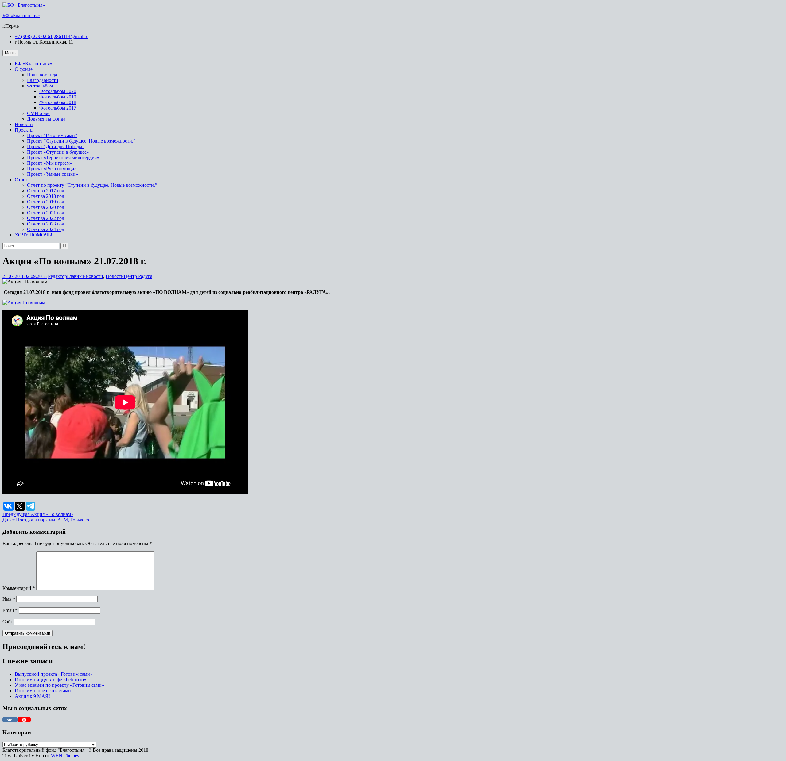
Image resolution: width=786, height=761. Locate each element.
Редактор (57, 276)
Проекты (24, 130)
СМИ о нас (38, 113)
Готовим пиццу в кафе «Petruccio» (50, 679)
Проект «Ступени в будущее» (58, 152)
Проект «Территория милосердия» (63, 157)
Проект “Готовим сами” (52, 135)
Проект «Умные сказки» (52, 174)
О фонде (24, 69)
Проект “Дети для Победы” (55, 146)
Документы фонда (46, 118)
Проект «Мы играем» (49, 163)
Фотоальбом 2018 (57, 102)
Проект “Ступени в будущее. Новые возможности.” (81, 141)
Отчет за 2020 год (45, 207)
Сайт (7, 621)
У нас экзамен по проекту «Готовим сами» (59, 685)
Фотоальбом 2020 (57, 91)
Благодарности (42, 80)
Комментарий (18, 588)
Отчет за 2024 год (45, 229)
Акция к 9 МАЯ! (32, 696)
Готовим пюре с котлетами (43, 690)
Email (10, 610)
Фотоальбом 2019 (57, 96)
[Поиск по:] (31, 245)
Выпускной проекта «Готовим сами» (53, 674)
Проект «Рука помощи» (52, 168)
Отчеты (23, 179)
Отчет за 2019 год (45, 201)
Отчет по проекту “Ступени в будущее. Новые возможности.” (92, 185)
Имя (8, 598)
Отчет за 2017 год (45, 190)
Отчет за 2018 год (45, 196)
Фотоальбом (40, 85)
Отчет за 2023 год (45, 223)
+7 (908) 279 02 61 (34, 36)
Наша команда (42, 74)
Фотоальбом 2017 (57, 107)
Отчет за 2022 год (45, 218)
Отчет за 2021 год (45, 212)
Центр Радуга (138, 276)
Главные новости (85, 276)
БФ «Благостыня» (21, 15)
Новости (24, 124)
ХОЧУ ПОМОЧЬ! (33, 234)
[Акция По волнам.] (24, 302)
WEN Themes (65, 755)
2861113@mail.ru (71, 36)
